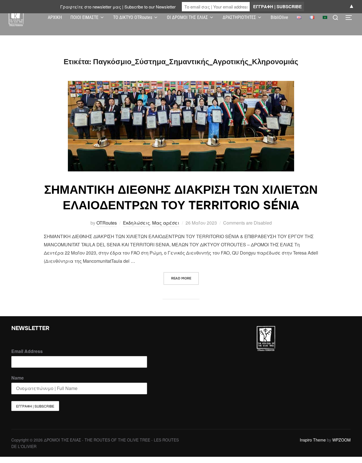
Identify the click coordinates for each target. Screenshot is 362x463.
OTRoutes (106, 222)
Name (17, 377)
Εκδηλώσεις (136, 222)
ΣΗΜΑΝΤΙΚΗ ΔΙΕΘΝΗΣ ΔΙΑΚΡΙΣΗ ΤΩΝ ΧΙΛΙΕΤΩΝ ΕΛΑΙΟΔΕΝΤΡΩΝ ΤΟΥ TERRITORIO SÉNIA (181, 197)
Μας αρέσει (165, 222)
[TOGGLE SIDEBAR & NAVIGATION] (350, 17)
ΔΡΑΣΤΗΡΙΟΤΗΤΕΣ (239, 17)
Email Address (27, 351)
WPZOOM (341, 440)
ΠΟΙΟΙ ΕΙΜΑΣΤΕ (84, 17)
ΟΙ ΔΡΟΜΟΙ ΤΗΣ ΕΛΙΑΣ (187, 17)
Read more (185, 276)
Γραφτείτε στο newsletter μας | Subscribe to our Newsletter (118, 7)
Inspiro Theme (313, 440)
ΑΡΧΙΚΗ (55, 17)
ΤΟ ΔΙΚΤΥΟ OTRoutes (132, 17)
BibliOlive (279, 17)
